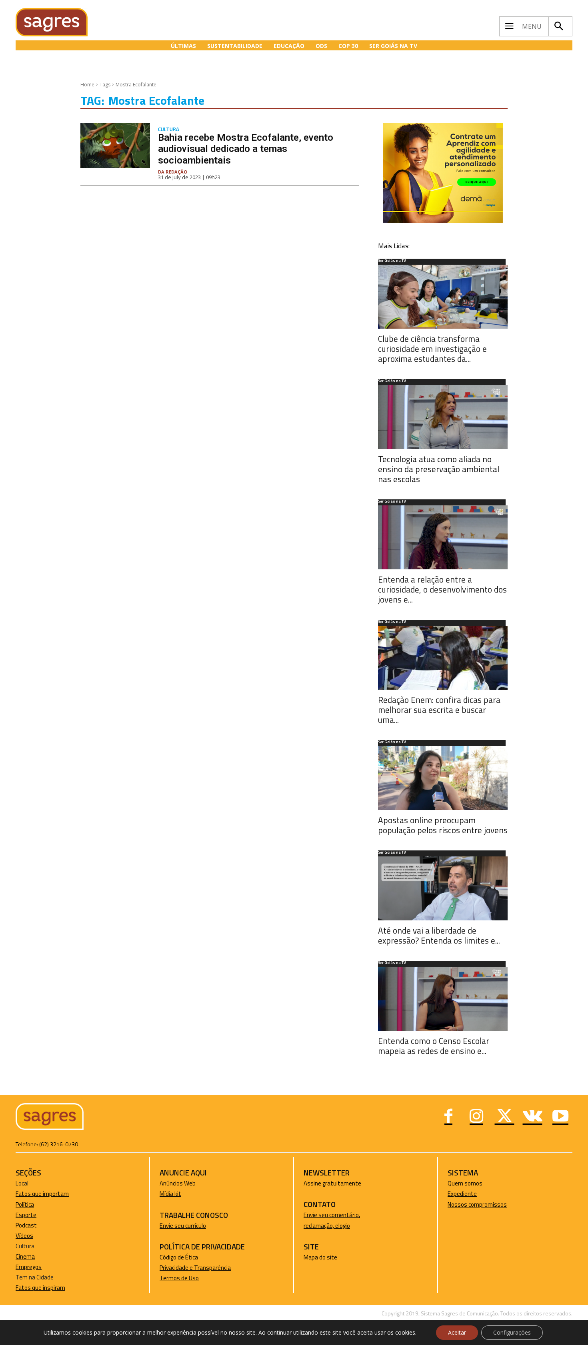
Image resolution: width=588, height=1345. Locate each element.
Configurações (512, 1332)
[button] (558, 26)
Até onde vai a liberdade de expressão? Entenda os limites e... (439, 935)
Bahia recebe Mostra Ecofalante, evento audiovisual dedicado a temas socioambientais (245, 149)
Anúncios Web (178, 1183)
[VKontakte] (532, 1117)
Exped (455, 1193)
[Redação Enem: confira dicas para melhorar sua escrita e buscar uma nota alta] (443, 658)
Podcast (26, 1225)
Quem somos (465, 1183)
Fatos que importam (42, 1193)
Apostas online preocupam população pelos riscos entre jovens (443, 825)
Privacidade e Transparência (195, 1267)
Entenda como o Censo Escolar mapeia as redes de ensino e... (433, 1045)
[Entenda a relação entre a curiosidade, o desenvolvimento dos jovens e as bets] (443, 537)
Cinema (25, 1256)
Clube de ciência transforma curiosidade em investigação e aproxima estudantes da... (432, 348)
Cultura (168, 129)
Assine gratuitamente (332, 1183)
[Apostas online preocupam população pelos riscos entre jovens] (443, 778)
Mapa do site (320, 1257)
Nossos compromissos (477, 1204)
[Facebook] (448, 1117)
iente (470, 1193)
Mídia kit (170, 1193)
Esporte (26, 1214)
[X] (504, 1117)
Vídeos (24, 1235)
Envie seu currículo (183, 1225)
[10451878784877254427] (443, 220)
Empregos (29, 1266)
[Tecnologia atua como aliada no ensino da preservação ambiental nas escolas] (443, 417)
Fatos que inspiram (40, 1287)
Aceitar (457, 1332)
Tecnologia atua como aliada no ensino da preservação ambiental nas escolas (438, 469)
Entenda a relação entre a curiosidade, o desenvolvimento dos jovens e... (442, 589)
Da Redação (172, 172)
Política (25, 1204)
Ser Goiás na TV (392, 261)
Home (87, 84)
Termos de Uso (179, 1278)
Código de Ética (179, 1257)
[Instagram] (476, 1117)
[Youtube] (560, 1117)
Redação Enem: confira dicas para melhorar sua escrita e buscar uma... (439, 709)
